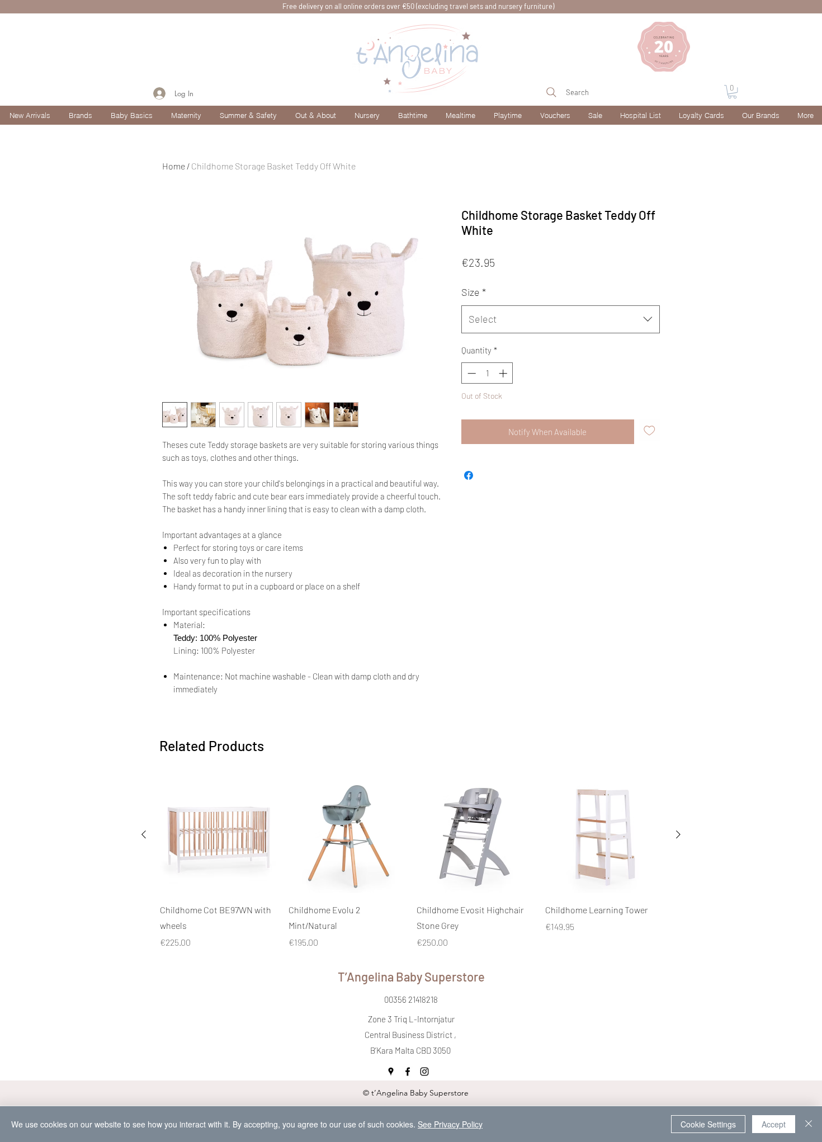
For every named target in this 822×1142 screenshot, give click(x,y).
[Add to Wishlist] (649, 430)
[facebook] (407, 1071)
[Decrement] (470, 373)
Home (173, 166)
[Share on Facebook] (468, 475)
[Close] (808, 1124)
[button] (80, 115)
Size (473, 292)
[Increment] (504, 373)
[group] (411, 863)
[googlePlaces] (390, 1071)
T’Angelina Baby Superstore (411, 976)
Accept (774, 1124)
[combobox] (560, 319)
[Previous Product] (143, 834)
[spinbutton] (487, 373)
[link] (732, 91)
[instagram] (424, 1071)
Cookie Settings (708, 1124)
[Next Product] (678, 834)
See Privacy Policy (450, 1124)
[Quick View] (218, 835)
